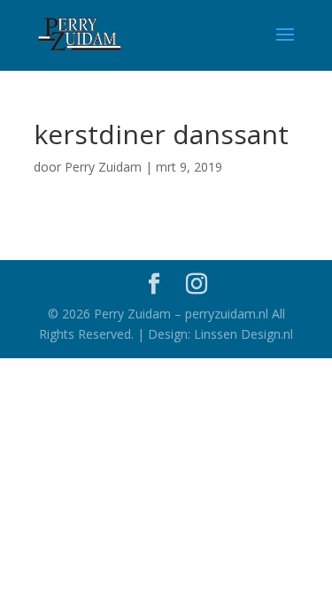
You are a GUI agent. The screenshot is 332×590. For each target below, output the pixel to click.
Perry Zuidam (103, 166)
